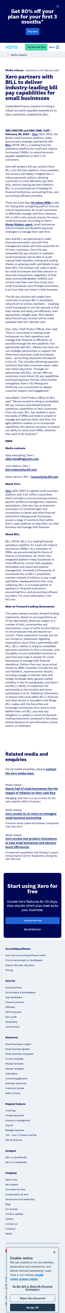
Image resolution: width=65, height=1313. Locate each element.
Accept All (32, 1307)
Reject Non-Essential (32, 1298)
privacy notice (28, 1279)
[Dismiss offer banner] (57, 6)
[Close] (54, 1252)
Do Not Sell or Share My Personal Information (32, 1288)
